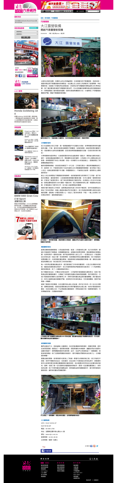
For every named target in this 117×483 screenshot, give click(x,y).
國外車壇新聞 (60, 467)
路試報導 (75, 465)
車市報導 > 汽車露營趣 (51, 18)
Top (43, 447)
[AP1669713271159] (26, 239)
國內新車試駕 (44, 465)
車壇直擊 (43, 469)
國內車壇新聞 (60, 465)
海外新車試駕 (44, 467)
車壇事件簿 (76, 478)
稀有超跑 (75, 476)
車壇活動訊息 (60, 469)
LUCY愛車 (44, 472)
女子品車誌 (44, 474)
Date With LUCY (77, 472)
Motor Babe (76, 474)
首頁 (42, 18)
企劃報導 (75, 469)
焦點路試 (43, 476)
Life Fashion (44, 471)
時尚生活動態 (60, 471)
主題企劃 (75, 467)
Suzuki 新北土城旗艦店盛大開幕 (25, 22)
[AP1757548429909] (70, 8)
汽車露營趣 (76, 471)
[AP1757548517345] (26, 65)
